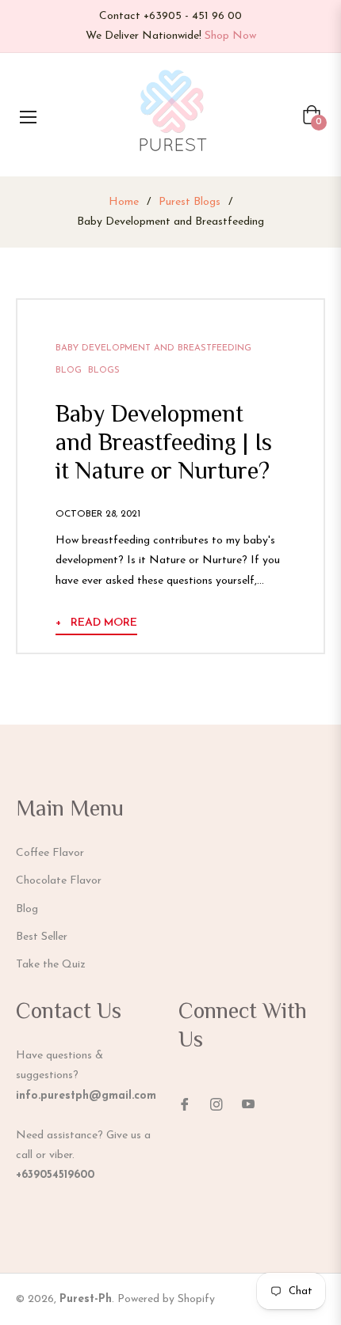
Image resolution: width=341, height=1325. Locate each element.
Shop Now (230, 36)
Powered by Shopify (166, 1299)
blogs (104, 370)
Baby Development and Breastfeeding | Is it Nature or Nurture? (164, 444)
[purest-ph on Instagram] (216, 1103)
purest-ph (85, 1299)
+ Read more (96, 623)
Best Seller (41, 937)
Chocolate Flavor (59, 881)
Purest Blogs (189, 202)
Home (124, 202)
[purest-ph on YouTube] (248, 1103)
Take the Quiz (51, 965)
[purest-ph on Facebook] (184, 1103)
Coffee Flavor (50, 853)
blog (69, 370)
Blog (27, 909)
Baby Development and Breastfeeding (153, 348)
